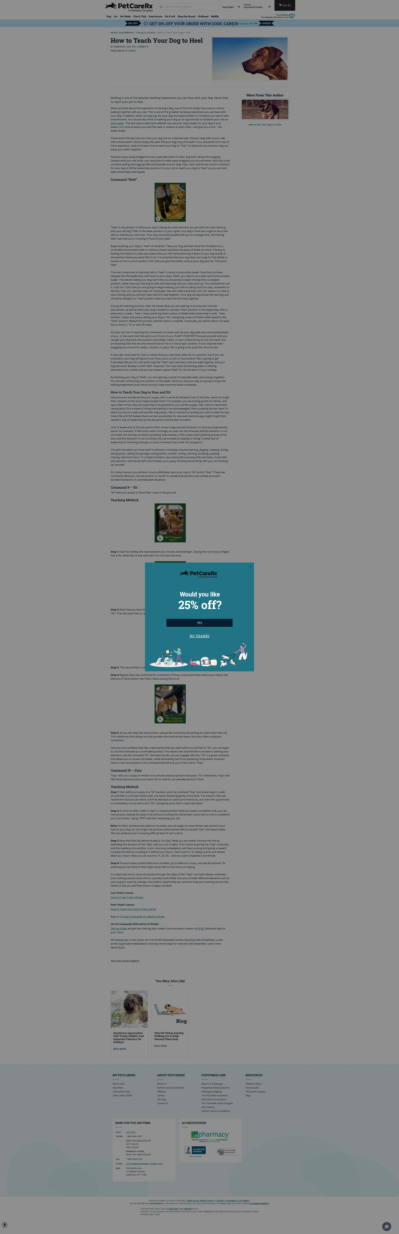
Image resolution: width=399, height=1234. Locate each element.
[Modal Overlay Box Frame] (199, 617)
